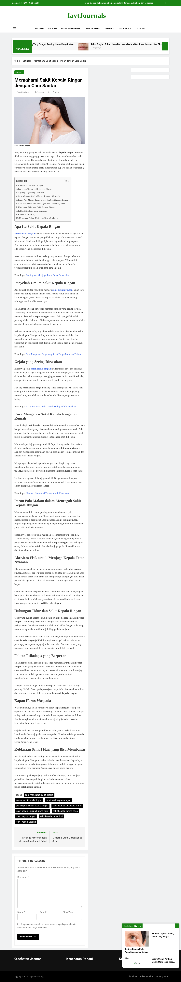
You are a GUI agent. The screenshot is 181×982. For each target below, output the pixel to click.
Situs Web (68, 912)
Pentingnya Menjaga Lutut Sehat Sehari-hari (48, 275)
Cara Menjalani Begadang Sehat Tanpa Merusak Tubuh (53, 354)
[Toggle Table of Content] (65, 181)
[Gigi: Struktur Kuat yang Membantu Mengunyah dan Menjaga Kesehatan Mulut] (153, 48)
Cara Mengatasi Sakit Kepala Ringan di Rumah (39, 196)
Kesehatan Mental (71, 28)
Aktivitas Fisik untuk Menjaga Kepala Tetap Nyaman (41, 203)
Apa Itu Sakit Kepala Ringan (30, 185)
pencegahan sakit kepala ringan (32, 805)
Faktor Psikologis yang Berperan (32, 211)
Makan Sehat (93, 28)
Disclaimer (132, 976)
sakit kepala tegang (26, 821)
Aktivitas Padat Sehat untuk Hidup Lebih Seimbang (51, 406)
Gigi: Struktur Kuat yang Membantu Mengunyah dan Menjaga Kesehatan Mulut (116, 3)
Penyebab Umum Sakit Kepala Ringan (35, 189)
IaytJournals (86, 15)
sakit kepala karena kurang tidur (32, 811)
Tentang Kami (162, 976)
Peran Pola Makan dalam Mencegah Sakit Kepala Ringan (43, 200)
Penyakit (109, 28)
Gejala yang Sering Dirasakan (31, 192)
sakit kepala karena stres (65, 811)
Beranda (39, 28)
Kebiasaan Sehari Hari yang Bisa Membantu (38, 218)
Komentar (23, 877)
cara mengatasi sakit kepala (39, 795)
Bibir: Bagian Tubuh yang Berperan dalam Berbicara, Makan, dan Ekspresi (105, 44)
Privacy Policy (146, 976)
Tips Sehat (141, 28)
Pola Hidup (125, 28)
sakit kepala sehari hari (51, 816)
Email (43, 912)
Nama (21, 912)
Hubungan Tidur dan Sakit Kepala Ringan (36, 207)
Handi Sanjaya (23, 92)
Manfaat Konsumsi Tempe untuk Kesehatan (47, 493)
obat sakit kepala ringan (59, 800)
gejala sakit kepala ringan (29, 800)
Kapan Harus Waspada (28, 214)
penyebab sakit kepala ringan (67, 805)
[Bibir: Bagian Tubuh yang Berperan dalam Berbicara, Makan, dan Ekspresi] (60, 48)
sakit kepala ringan (25, 816)
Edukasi (52, 28)
